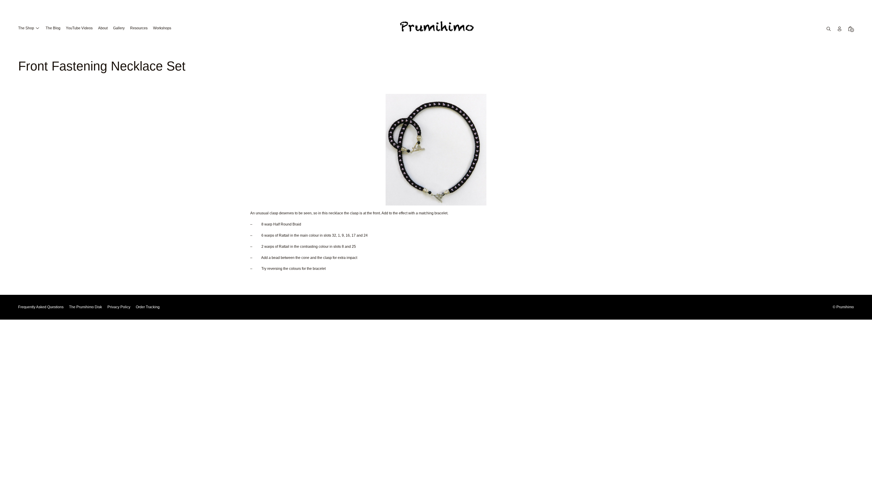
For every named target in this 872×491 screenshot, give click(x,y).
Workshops (162, 28)
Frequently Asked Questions (41, 307)
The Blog (53, 28)
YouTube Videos (79, 28)
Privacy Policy (118, 307)
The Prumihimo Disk (85, 307)
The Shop (26, 28)
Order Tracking (148, 307)
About (103, 28)
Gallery (119, 28)
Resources (139, 28)
